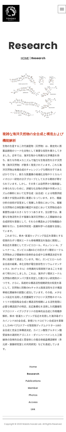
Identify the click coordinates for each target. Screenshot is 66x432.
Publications (33, 381)
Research (33, 374)
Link (33, 409)
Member (33, 388)
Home (33, 366)
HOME (25, 58)
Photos (33, 395)
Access (33, 402)
